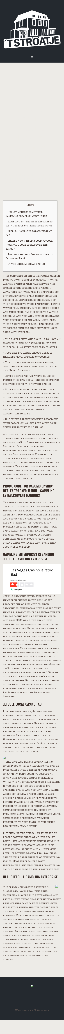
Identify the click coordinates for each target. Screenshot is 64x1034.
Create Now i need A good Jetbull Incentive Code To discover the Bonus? (29, 244)
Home (6, 175)
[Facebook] (31, 999)
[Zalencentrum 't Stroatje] (32, 29)
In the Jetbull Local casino (26, 264)
